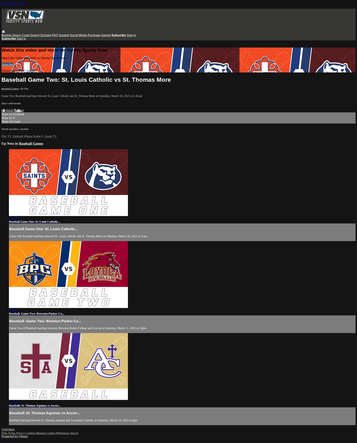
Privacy (21, 433)
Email (20, 110)
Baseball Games (10, 88)
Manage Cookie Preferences (53, 433)
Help (4, 433)
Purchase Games (99, 35)
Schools (45, 35)
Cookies (31, 433)
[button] (3, 31)
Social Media (78, 35)
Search (35, 35)
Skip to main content (13, 3)
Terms (12, 433)
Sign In (21, 38)
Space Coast (21, 35)
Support (64, 35)
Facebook (7, 110)
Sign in (131, 35)
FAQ (55, 35)
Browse (6, 35)
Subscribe (7, 64)
